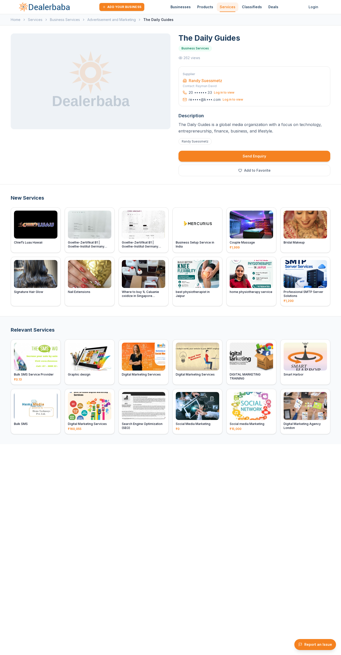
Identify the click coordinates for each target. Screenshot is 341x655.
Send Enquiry (254, 156)
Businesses (180, 7)
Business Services (65, 19)
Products (205, 7)
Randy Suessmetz (205, 80)
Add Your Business (124, 7)
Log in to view (224, 92)
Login (313, 7)
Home (15, 19)
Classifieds (252, 7)
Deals (273, 7)
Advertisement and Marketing (111, 19)
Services (227, 7)
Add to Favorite (257, 170)
